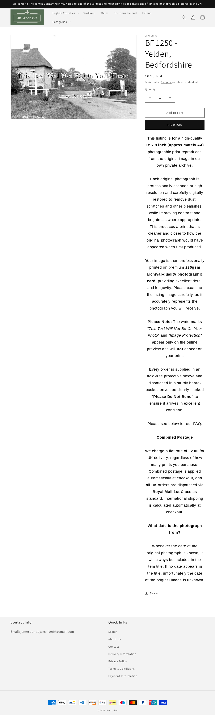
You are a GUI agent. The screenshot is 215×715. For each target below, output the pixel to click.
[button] (65, 13)
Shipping (166, 82)
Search (113, 632)
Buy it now (175, 125)
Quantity (150, 89)
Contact (113, 646)
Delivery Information (122, 654)
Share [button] (154, 593)
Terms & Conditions (121, 669)
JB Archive (111, 710)
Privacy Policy (117, 661)
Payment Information (122, 676)
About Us (114, 639)
